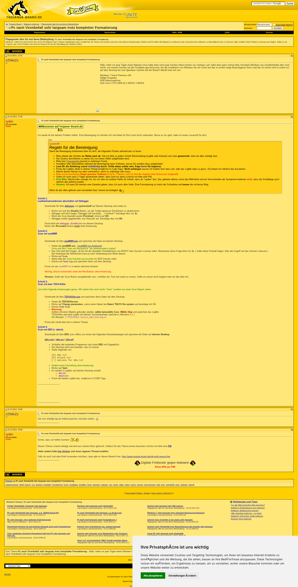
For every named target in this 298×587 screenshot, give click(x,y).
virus (177, 485)
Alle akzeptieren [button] (152, 575)
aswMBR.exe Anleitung (89, 246)
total (158, 485)
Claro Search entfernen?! (161, 493)
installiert (82, 485)
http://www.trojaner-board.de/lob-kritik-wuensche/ (146, 456)
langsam (96, 485)
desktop (39, 485)
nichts (115, 485)
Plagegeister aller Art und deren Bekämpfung (60, 24)
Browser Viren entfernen (241, 519)
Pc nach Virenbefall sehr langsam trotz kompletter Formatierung (81, 39)
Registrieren (39, 32)
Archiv (7, 574)
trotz (163, 485)
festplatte (47, 485)
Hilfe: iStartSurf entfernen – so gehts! (246, 513)
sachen (140, 485)
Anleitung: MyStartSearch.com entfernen (248, 508)
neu (110, 485)
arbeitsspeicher (12, 485)
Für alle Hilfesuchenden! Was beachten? (248, 505)
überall (191, 485)
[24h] (227, 32)
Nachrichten (110, 32)
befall (21, 485)
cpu (33, 485)
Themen (9, 481)
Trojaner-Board (15, 24)
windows (184, 485)
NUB (180, 32)
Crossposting (73, 161)
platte (121, 485)
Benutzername (250, 24)
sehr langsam (149, 485)
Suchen (269, 32)
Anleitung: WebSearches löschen (245, 511)
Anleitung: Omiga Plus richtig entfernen (247, 516)
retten (127, 485)
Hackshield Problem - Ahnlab (138, 493)
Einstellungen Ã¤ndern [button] (182, 575)
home (66, 485)
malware (104, 485)
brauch (28, 485)
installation (73, 485)
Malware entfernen (31, 24)
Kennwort (248, 28)
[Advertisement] (67, 88)
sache (133, 485)
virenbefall (170, 485)
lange (89, 485)
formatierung (57, 485)
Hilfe (174, 32)
